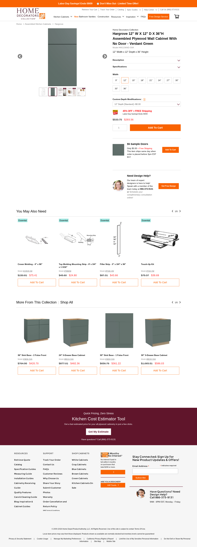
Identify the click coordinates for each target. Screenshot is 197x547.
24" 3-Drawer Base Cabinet (72, 355)
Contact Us (48, 464)
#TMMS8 (67, 271)
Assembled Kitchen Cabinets (38, 24)
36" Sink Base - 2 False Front (32, 355)
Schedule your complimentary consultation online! (139, 195)
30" (176, 80)
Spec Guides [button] (132, 10)
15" (133, 80)
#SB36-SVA (27, 359)
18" (142, 80)
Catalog (18, 464)
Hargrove (59, 24)
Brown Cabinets (80, 473)
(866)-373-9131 (108, 439)
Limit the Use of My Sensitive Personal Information (138, 539)
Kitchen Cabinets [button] (61, 17)
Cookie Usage (42, 539)
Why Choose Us (51, 478)
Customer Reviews (52, 473)
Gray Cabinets (79, 464)
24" (159, 80)
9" (116, 80)
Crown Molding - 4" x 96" (30, 264)
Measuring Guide (23, 473)
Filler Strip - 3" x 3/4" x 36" (113, 264)
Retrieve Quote (22, 460)
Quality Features (22, 492)
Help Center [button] (149, 10)
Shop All (66, 302)
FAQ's (46, 469)
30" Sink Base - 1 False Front (114, 355)
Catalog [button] (121, 10)
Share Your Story (51, 483)
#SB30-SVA (110, 359)
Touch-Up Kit (147, 264)
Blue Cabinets (79, 469)
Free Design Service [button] (158, 16)
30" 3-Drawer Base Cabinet (154, 355)
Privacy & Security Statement (20, 539)
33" (116, 88)
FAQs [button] (143, 16)
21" (150, 80)
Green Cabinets (80, 478)
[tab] (147, 60)
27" (168, 80)
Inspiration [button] (131, 17)
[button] (176, 16)
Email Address (154, 466)
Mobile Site (111, 541)
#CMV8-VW (27, 271)
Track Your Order (52, 460)
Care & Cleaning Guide (25, 497)
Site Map (97, 541)
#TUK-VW (150, 271)
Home (19, 24)
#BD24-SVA (69, 359)
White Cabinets (80, 460)
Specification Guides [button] (25, 469)
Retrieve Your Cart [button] (89, 10)
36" (124, 88)
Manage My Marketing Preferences (67, 539)
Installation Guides (23, 478)
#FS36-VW (109, 271)
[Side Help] (144, 99)
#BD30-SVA (151, 359)
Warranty (47, 497)
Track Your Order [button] (107, 10)
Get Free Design (169, 186)
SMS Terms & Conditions (51, 510)
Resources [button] (116, 17)
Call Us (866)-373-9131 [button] (169, 10)
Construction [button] (103, 16)
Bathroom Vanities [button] (85, 16)
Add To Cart (155, 127)
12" (124, 80)
